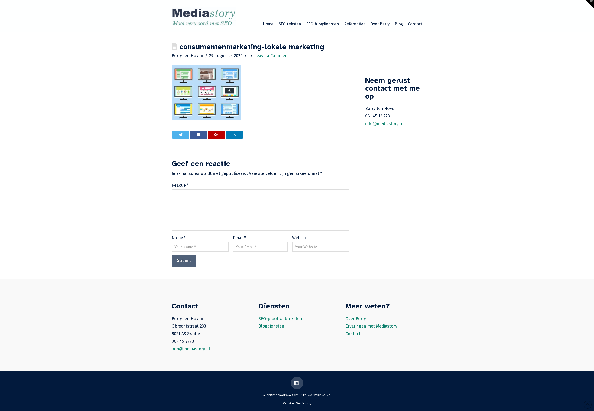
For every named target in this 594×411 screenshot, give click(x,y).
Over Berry (355, 318)
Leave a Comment (272, 55)
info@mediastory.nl (384, 123)
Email (239, 237)
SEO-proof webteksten (280, 318)
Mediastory (303, 403)
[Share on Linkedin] (234, 135)
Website (299, 237)
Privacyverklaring (317, 395)
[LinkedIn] (297, 383)
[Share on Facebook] (198, 135)
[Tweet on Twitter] (181, 135)
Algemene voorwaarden (281, 395)
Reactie (180, 185)
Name (178, 237)
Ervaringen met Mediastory (371, 326)
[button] (589, 4)
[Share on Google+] (216, 135)
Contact (353, 333)
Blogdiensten (271, 326)
